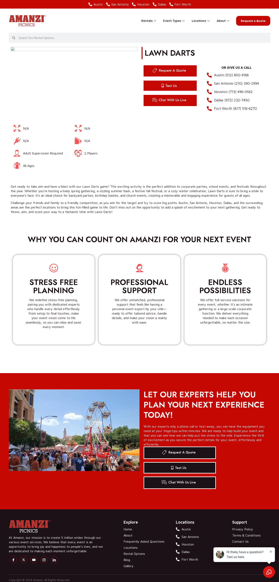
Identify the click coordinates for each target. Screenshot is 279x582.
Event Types (172, 20)
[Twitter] (23, 559)
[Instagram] (44, 559)
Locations (199, 20)
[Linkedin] (54, 559)
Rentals (147, 20)
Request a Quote (253, 20)
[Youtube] (33, 559)
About (221, 20)
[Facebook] (13, 559)
